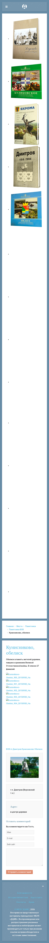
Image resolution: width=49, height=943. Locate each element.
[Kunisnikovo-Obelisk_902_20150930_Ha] (24, 689)
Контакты (21, 902)
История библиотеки (18, 898)
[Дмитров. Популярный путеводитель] (26, 254)
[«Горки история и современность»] (26, 592)
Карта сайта (36, 898)
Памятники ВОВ (16, 629)
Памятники (30, 626)
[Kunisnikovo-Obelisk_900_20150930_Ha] (24, 676)
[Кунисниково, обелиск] (24, 767)
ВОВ (8, 749)
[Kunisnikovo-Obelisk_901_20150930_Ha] (24, 682)
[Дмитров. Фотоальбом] (26, 551)
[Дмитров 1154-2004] (26, 167)
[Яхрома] (26, 124)
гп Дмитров (15, 749)
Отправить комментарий (19, 872)
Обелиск (38, 749)
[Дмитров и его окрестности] (26, 382)
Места (19, 626)
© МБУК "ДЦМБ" (22, 909)
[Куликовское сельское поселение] (26, 81)
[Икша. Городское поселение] (26, 209)
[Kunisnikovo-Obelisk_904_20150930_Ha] (24, 702)
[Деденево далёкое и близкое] (26, 39)
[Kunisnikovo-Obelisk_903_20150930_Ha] (24, 695)
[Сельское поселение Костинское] (26, 339)
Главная (10, 626)
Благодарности (24, 893)
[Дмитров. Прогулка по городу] (26, 297)
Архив (31, 902)
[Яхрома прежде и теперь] (26, 465)
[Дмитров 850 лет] (26, 508)
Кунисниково (28, 749)
